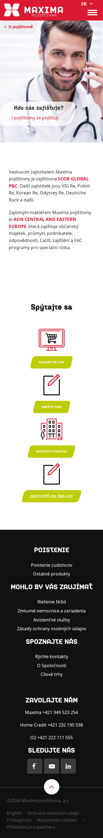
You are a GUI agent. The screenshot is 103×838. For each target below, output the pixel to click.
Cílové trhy (52, 674)
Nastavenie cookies (57, 820)
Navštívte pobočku (51, 451)
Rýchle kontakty (51, 656)
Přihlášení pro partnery (31, 827)
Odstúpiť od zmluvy (51, 496)
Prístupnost (19, 820)
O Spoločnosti (51, 666)
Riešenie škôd (51, 602)
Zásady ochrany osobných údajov (51, 629)
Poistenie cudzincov (51, 565)
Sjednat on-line (51, 362)
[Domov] (33, 10)
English (14, 813)
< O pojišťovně (18, 26)
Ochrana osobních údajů (53, 813)
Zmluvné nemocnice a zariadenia (52, 611)
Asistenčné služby (51, 620)
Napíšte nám (51, 407)
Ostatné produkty (51, 574)
